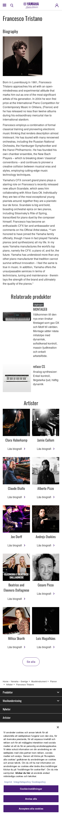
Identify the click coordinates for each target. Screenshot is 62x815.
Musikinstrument (39, 681)
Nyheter (7, 709)
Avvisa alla (31, 798)
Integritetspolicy (22, 781)
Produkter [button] (8, 692)
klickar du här (23, 772)
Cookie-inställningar (31, 788)
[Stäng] (58, 727)
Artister (9, 684)
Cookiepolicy (39, 781)
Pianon (53, 681)
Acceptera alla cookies (31, 808)
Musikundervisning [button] (12, 701)
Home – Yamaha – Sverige (15, 681)
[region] (31, 768)
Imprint (8, 781)
